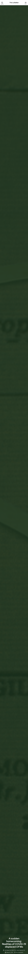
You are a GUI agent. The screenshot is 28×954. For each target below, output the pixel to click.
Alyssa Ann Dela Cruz (11, 950)
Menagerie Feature (17, 935)
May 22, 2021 (10, 952)
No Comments (19, 952)
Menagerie (8, 935)
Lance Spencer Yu (21, 950)
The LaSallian (14, 2)
